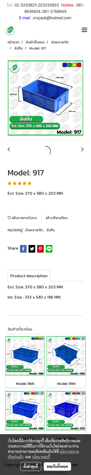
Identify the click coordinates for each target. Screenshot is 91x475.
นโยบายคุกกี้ (41, 456)
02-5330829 (26, 5)
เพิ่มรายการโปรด (24, 218)
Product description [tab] (29, 276)
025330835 (48, 5)
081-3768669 (54, 11)
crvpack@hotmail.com (52, 17)
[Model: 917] (45, 98)
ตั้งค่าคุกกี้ (31, 466)
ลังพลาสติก (34, 230)
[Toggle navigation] (84, 30)
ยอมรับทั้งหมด (57, 466)
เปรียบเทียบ (59, 218)
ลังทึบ (50, 230)
